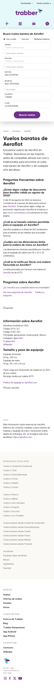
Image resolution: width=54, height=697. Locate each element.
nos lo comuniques (16, 212)
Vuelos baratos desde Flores (16, 535)
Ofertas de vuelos (12, 599)
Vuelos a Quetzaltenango (15, 474)
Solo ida (25, 39)
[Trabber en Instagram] (5, 679)
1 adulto (8, 97)
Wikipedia (7, 344)
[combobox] (27, 46)
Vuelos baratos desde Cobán (17, 531)
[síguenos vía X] (15, 679)
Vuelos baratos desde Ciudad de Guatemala (23, 523)
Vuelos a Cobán (10, 487)
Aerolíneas (8, 551)
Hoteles (7, 603)
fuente (5, 420)
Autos (6, 607)
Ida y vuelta (11, 39)
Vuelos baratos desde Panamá (17, 544)
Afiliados (7, 651)
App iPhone (9, 636)
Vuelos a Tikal (9, 470)
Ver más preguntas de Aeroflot (17, 292)
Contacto (8, 647)
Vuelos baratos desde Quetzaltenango (21, 527)
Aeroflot (12, 206)
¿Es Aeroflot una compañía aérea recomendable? (26, 287)
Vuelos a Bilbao (10, 498)
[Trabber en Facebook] (10, 679)
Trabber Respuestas (14, 627)
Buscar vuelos (27, 115)
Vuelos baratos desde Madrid (17, 539)
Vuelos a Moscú (10, 494)
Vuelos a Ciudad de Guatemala (17, 466)
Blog (5, 623)
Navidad (7, 568)
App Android (9, 631)
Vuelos (6, 594)
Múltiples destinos (42, 39)
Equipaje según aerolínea (15, 555)
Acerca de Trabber (13, 619)
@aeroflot (18, 338)
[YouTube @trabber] (19, 679)
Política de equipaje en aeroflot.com (20, 382)
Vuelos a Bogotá (11, 507)
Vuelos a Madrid (10, 483)
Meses (6, 559)
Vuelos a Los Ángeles (13, 515)
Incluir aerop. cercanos (15, 53)
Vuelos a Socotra (11, 511)
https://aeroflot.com (22, 437)
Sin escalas (10, 90)
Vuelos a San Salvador (14, 503)
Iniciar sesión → (44, 3)
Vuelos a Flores (10, 478)
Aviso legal (7, 673)
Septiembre (8, 564)
